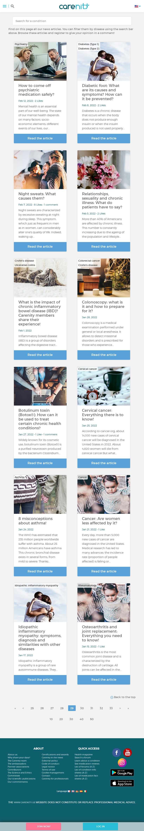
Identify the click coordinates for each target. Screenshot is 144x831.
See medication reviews (87, 763)
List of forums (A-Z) (85, 766)
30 (82, 708)
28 (62, 708)
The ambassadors (17, 763)
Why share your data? (19, 757)
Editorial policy (50, 760)
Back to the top (124, 697)
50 (92, 719)
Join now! (43, 826)
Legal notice (48, 766)
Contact (46, 775)
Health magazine (84, 754)
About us (12, 754)
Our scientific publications (21, 778)
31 (91, 708)
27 (52, 708)
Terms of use (48, 769)
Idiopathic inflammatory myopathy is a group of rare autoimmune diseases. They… (37, 665)
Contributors (14, 769)
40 (81, 719)
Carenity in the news (52, 757)
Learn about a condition (87, 760)
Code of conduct (50, 763)
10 (51, 719)
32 (101, 708)
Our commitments (18, 781)
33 (111, 708)
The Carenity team (17, 760)
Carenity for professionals (55, 778)
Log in (100, 826)
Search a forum (83, 757)
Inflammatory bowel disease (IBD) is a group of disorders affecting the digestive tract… (37, 340)
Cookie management (53, 772)
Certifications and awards (55, 754)
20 (61, 719)
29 (72, 708)
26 (42, 708)
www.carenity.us (24, 802)
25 (32, 708)
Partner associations (18, 766)
